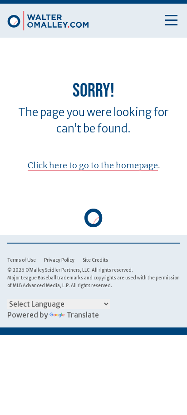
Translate (82, 314)
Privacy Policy (59, 260)
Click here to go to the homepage (93, 165)
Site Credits (95, 260)
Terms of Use (21, 260)
